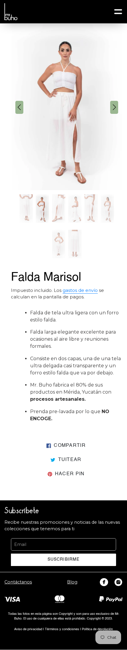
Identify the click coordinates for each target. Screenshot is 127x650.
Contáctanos (18, 582)
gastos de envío (80, 290)
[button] (19, 107)
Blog (72, 582)
